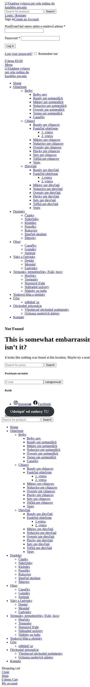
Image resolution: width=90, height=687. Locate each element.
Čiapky (29, 215)
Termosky (31, 279)
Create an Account (26, 19)
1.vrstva (46, 177)
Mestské (30, 264)
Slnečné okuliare (36, 234)
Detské (29, 260)
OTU (29, 411)
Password (12, 38)
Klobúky (30, 223)
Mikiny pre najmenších (48, 102)
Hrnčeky (30, 275)
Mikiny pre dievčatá (46, 185)
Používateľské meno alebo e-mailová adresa (35, 26)
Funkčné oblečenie (45, 128)
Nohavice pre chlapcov (48, 143)
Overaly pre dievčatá (46, 192)
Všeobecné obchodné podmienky (47, 309)
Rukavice (31, 230)
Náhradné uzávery (37, 287)
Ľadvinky (31, 268)
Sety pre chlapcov (45, 155)
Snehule (30, 253)
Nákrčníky (32, 219)
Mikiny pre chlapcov (46, 140)
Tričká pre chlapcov (46, 158)
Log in (10, 46)
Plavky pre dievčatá (46, 196)
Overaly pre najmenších (48, 109)
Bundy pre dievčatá (46, 170)
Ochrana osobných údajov (42, 313)
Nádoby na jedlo (36, 291)
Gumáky (30, 249)
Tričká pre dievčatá (45, 204)
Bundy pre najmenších (48, 98)
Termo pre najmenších (47, 113)
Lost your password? (18, 54)
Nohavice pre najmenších (50, 106)
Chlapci (30, 121)
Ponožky (30, 226)
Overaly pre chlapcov (47, 147)
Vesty (36, 162)
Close (5, 672)
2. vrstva (47, 136)
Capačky (39, 117)
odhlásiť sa (32, 302)
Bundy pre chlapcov (46, 124)
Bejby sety (40, 94)
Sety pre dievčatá (44, 200)
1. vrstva (47, 132)
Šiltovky (30, 238)
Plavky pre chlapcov (46, 151)
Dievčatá (30, 166)
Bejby (29, 90)
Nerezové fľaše (35, 283)
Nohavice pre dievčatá (48, 189)
